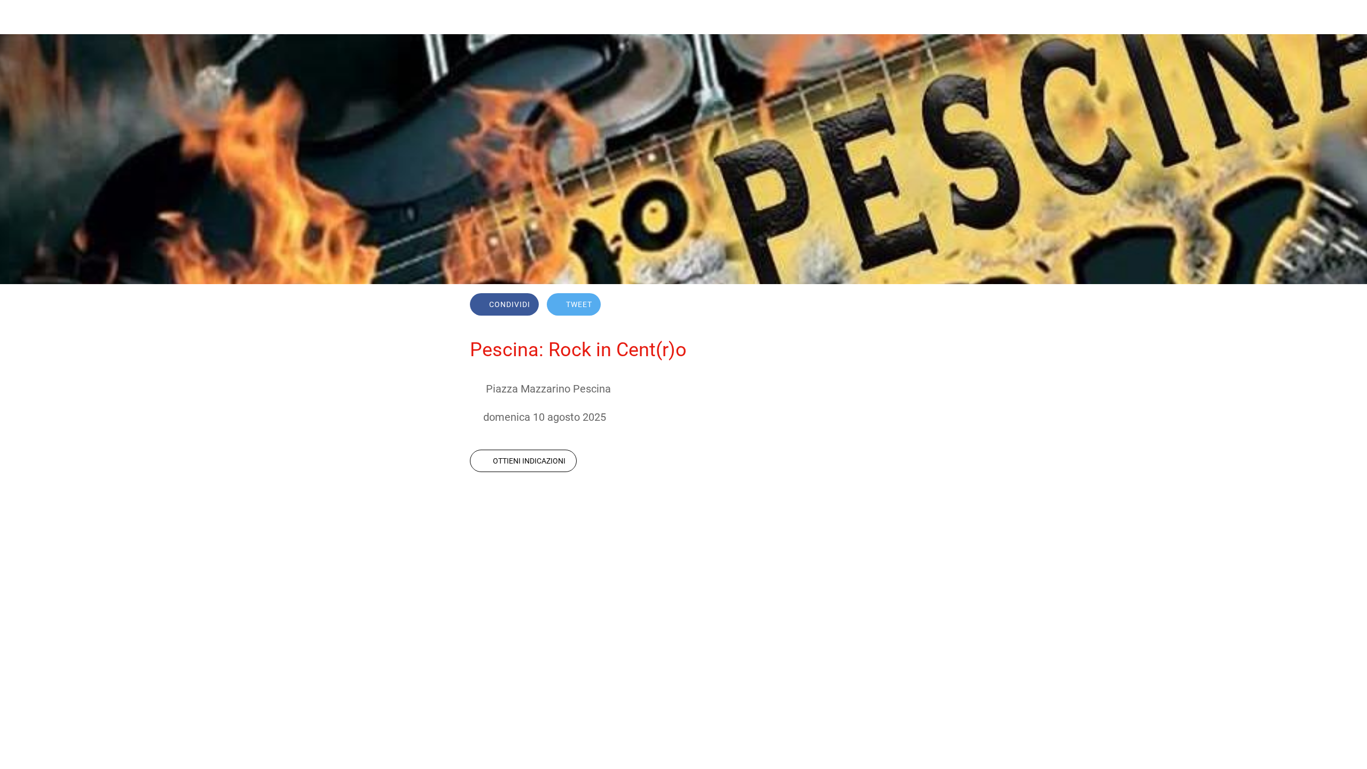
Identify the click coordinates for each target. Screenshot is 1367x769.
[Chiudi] (21, 17)
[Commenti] (884, 305)
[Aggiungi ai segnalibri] (858, 305)
